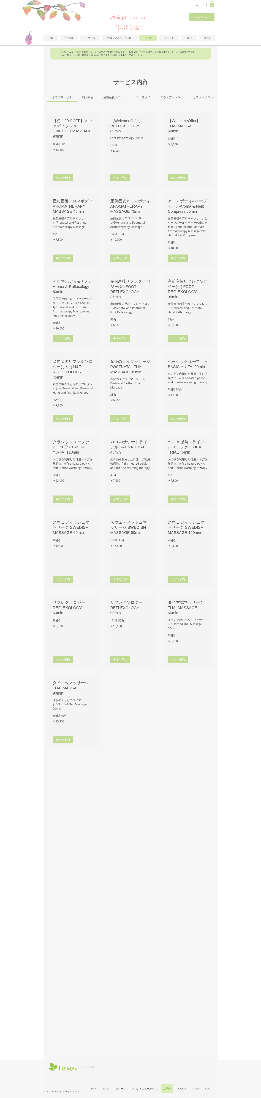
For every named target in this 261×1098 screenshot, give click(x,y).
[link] (62, 97)
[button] (212, 4)
